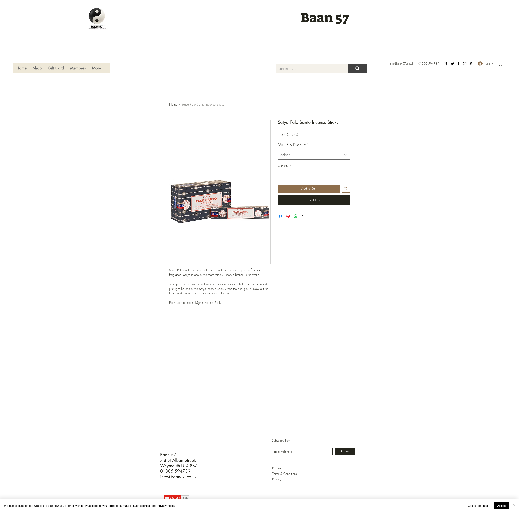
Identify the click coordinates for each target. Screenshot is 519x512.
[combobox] (314, 155)
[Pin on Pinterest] (288, 216)
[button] (500, 64)
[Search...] (357, 68)
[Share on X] (303, 216)
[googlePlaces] (446, 64)
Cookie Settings (478, 505)
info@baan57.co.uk (401, 63)
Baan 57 (325, 17)
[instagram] (465, 64)
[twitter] (452, 64)
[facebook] (459, 64)
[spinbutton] (287, 174)
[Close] (514, 505)
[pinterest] (471, 64)
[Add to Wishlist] (346, 189)
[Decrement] (281, 174)
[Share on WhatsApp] (295, 216)
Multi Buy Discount (293, 144)
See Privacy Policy (163, 505)
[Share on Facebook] (280, 216)
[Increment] (293, 174)
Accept (501, 505)
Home (173, 104)
